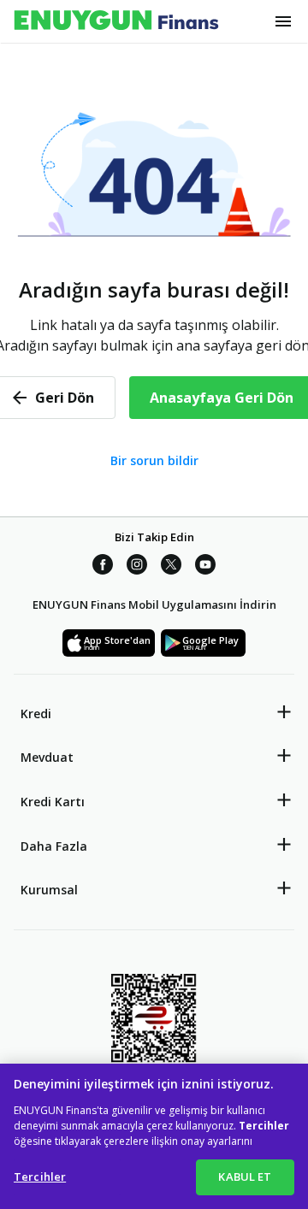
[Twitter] (171, 565)
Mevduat (47, 757)
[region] (154, 1136)
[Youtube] (205, 565)
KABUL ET (244, 1176)
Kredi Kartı (53, 801)
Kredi (36, 713)
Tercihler (40, 1176)
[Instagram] (137, 565)
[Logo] (116, 21)
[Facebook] (102, 565)
